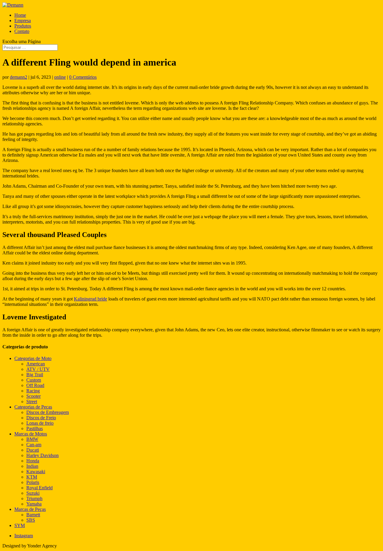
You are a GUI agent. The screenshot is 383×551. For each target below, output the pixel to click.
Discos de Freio (41, 417)
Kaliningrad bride (90, 298)
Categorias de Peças (33, 406)
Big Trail (34, 374)
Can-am (33, 444)
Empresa (22, 20)
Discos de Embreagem (47, 412)
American (35, 363)
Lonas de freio (40, 423)
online (60, 77)
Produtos (22, 25)
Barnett (33, 514)
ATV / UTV (38, 369)
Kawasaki (35, 471)
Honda (32, 460)
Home (20, 15)
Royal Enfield (39, 487)
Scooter (33, 396)
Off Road (35, 385)
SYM (19, 525)
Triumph (34, 498)
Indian (32, 466)
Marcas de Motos (30, 433)
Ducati (32, 450)
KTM (31, 476)
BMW (32, 439)
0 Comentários (83, 77)
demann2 (18, 77)
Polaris (32, 482)
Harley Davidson (42, 455)
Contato (21, 31)
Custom (33, 379)
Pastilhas (34, 428)
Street (31, 401)
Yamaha (34, 503)
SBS (30, 520)
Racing (33, 390)
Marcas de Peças (30, 509)
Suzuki (32, 493)
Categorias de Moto (32, 358)
